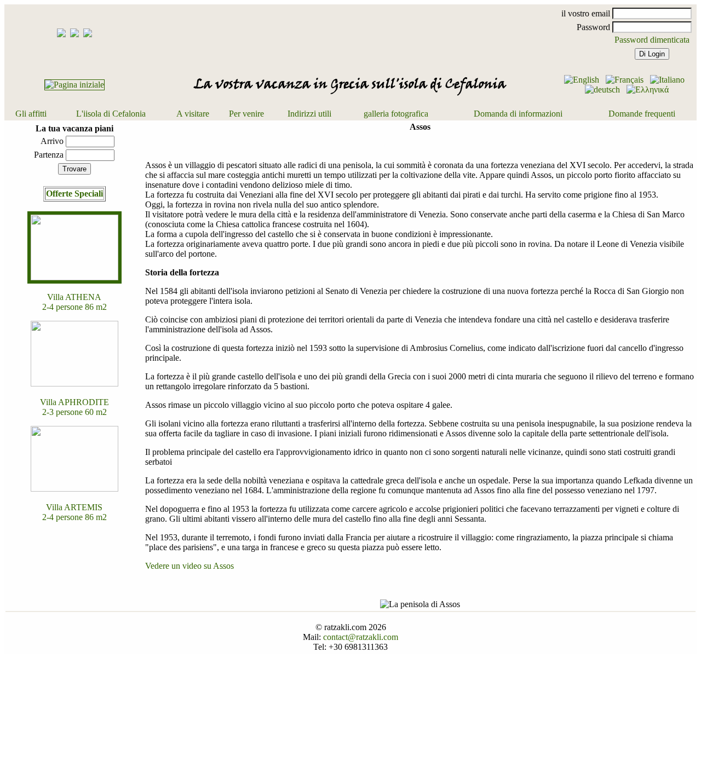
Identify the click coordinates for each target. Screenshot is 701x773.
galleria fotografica (396, 113)
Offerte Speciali (74, 193)
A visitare (192, 113)
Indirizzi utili (309, 113)
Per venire (246, 113)
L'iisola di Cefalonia (111, 113)
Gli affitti (31, 113)
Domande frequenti (641, 113)
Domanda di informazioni (518, 113)
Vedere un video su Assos (189, 565)
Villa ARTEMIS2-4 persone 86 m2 (74, 512)
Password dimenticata (651, 39)
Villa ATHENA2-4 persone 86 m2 (74, 301)
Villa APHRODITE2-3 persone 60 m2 (74, 407)
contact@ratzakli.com (360, 637)
